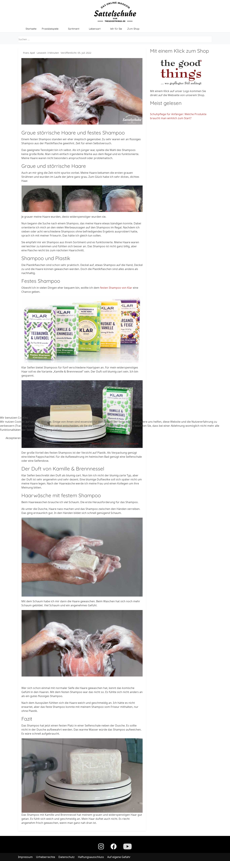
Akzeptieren (13, 438)
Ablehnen (39, 438)
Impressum (131, 443)
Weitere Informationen (106, 443)
